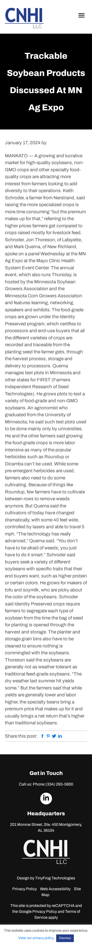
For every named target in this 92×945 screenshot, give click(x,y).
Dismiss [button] (65, 938)
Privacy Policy (24, 889)
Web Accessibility (55, 889)
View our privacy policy (35, 938)
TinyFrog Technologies (55, 878)
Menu (82, 15)
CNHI (24, 18)
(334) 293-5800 (59, 784)
